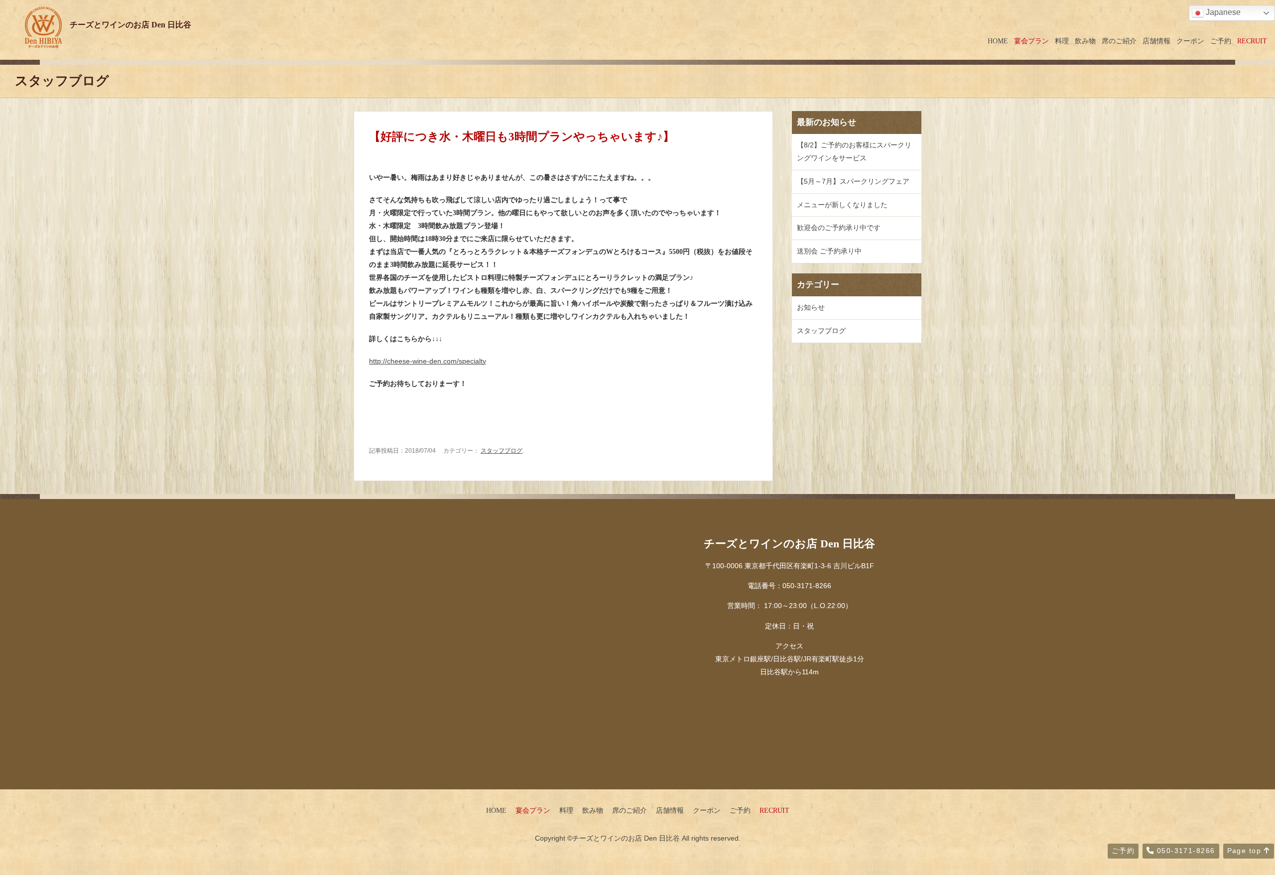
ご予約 (1220, 41)
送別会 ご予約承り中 (829, 251)
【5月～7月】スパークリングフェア (853, 181)
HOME (998, 41)
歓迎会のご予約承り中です (839, 228)
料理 (1062, 41)
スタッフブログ (501, 450)
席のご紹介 (1119, 41)
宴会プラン (1031, 41)
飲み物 (1085, 41)
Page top (1245, 851)
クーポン (1190, 41)
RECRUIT (1252, 41)
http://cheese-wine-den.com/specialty (427, 361)
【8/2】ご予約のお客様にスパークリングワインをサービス (854, 151)
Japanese (1222, 12)
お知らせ (811, 307)
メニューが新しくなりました (842, 205)
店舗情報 (1156, 41)
